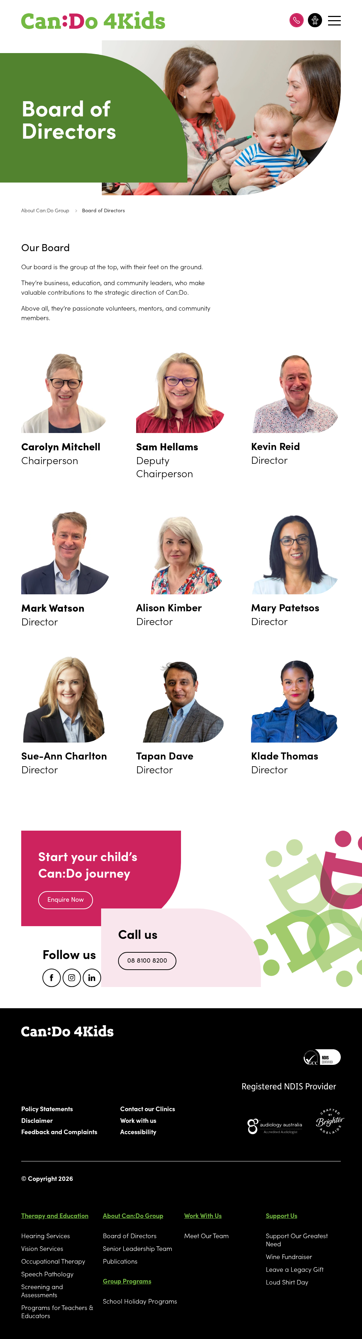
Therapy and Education (54, 1215)
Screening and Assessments (42, 1290)
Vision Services (42, 1248)
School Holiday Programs (140, 1301)
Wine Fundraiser (289, 1256)
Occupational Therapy (53, 1261)
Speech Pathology (47, 1273)
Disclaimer (37, 1120)
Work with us (138, 1120)
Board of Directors (103, 210)
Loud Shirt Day (287, 1281)
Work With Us (203, 1215)
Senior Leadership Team (137, 1248)
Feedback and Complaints (59, 1131)
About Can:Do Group (45, 210)
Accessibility (138, 1131)
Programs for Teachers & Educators (57, 1311)
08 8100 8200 (147, 960)
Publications (120, 1261)
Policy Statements (47, 1108)
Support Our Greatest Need (297, 1239)
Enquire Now (65, 899)
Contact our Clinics (147, 1108)
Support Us (281, 1215)
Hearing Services (45, 1235)
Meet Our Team (206, 1235)
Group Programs (127, 1280)
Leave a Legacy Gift (294, 1269)
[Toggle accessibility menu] (315, 20)
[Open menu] (333, 20)
